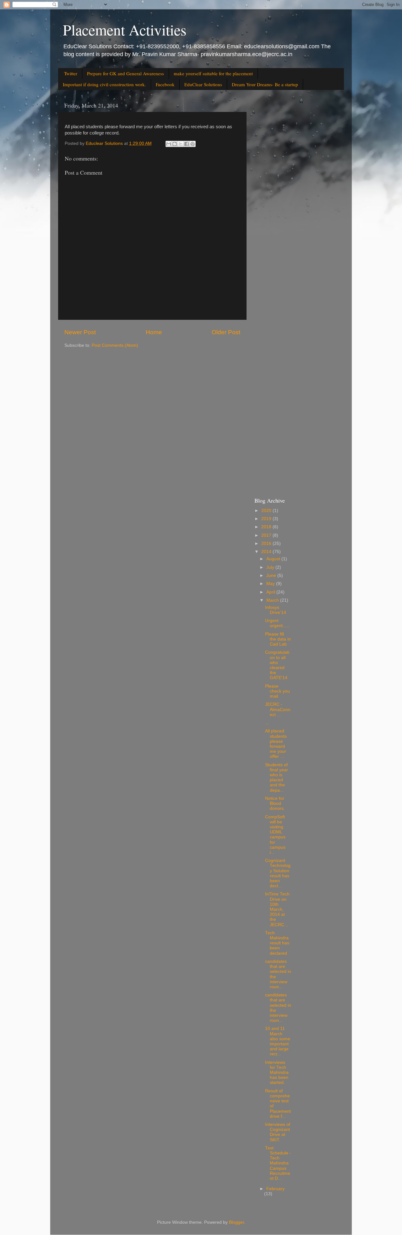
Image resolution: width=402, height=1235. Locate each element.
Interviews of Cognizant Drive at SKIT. (277, 1132)
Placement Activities (125, 29)
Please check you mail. (277, 691)
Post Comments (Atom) (115, 345)
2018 (267, 527)
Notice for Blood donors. (275, 803)
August (273, 559)
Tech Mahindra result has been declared (277, 943)
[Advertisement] (296, 193)
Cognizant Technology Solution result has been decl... (278, 873)
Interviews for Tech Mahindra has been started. (277, 1072)
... (267, 722)
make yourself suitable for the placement (213, 73)
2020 (267, 510)
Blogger (236, 1222)
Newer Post (80, 332)
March (273, 600)
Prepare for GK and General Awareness (125, 73)
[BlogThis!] (174, 144)
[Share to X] (180, 144)
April (271, 592)
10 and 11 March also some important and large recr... (277, 1041)
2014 (267, 551)
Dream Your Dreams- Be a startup (265, 84)
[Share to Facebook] (186, 144)
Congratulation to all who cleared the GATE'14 (277, 665)
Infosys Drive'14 (275, 610)
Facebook (165, 84)
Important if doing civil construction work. (104, 84)
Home (154, 332)
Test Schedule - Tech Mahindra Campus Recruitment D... (278, 1163)
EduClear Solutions (203, 84)
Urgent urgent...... (277, 623)
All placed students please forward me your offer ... (276, 744)
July (270, 567)
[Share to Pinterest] (192, 144)
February (275, 1188)
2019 (267, 518)
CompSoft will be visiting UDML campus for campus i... (275, 835)
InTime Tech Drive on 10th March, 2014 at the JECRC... (277, 909)
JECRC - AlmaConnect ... (278, 709)
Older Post (226, 332)
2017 (267, 535)
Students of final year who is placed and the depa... (276, 778)
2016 (267, 543)
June (271, 575)
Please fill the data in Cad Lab (278, 639)
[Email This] (169, 144)
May (271, 583)
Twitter (70, 73)
